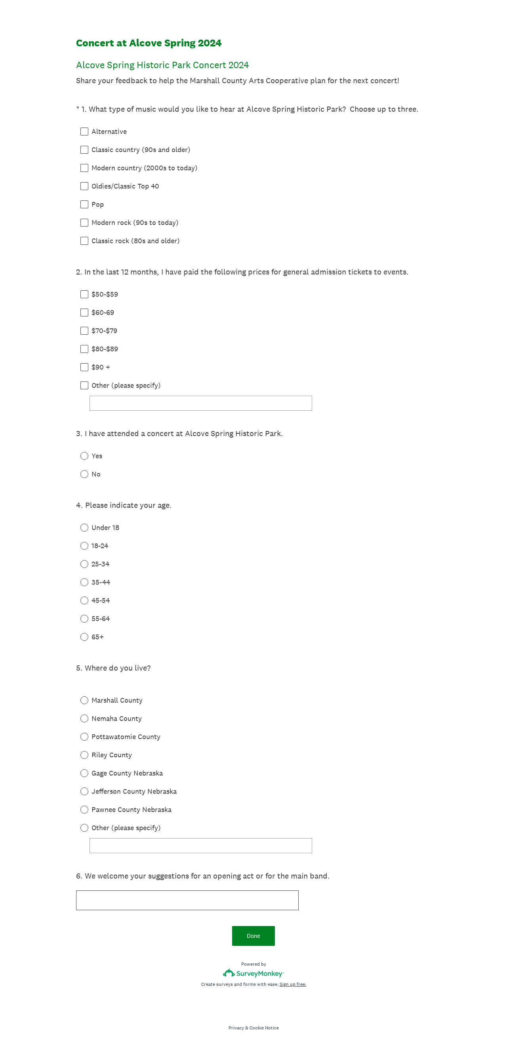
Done (253, 936)
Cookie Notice (264, 1028)
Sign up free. (293, 984)
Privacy (236, 1028)
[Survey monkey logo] (254, 973)
